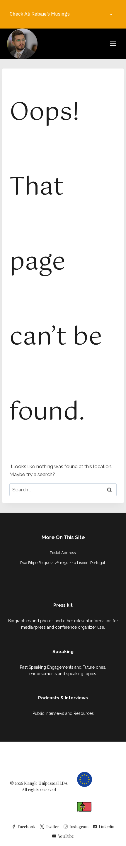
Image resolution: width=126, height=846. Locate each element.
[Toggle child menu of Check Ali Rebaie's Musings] (111, 14)
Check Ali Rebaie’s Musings (40, 14)
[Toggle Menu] (113, 44)
